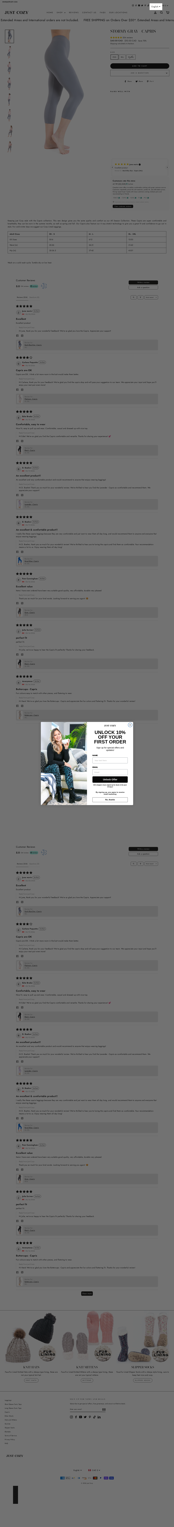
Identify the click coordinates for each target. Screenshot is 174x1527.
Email (95, 767)
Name (95, 755)
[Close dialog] (130, 725)
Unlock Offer (110, 779)
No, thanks (110, 800)
